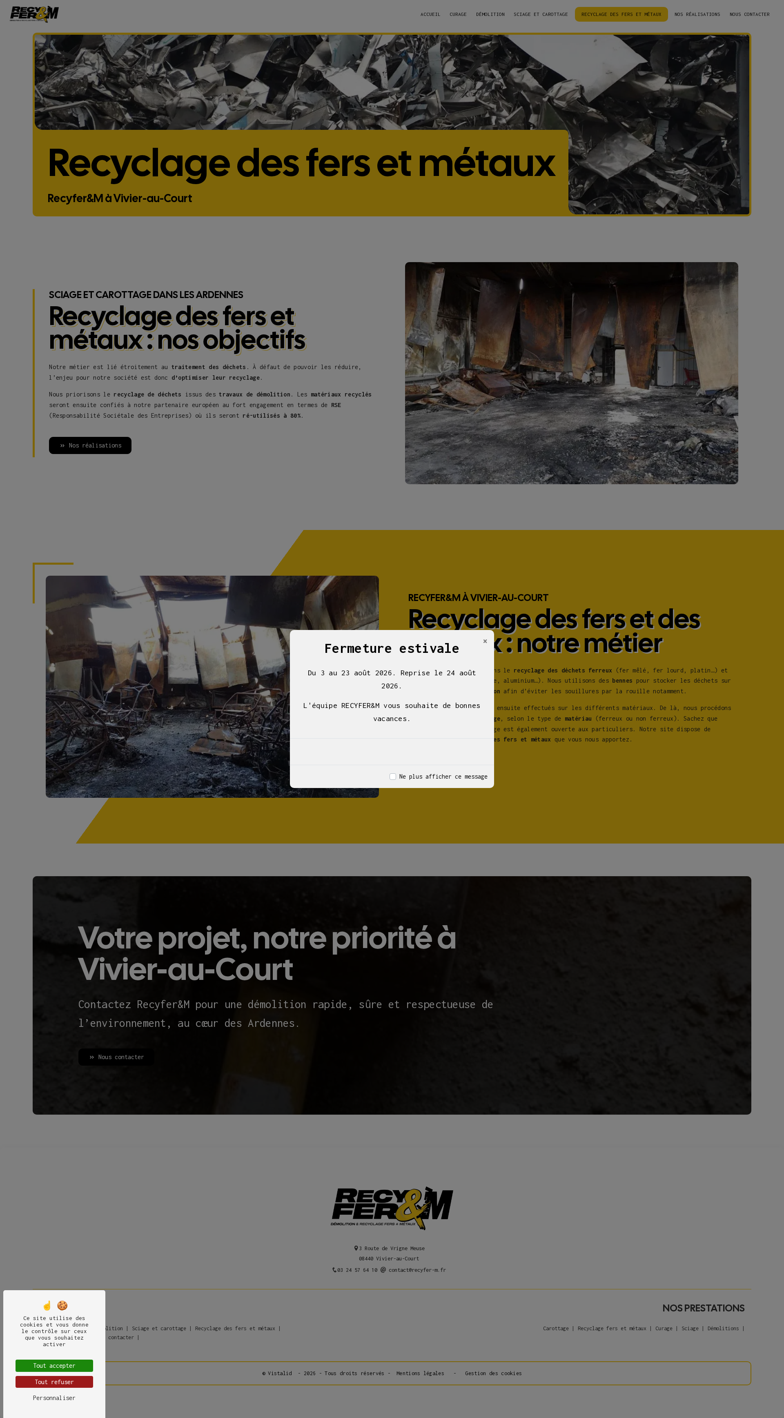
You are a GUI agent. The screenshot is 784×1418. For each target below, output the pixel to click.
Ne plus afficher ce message (443, 776)
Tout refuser (54, 1381)
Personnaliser (54, 1397)
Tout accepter (54, 1365)
